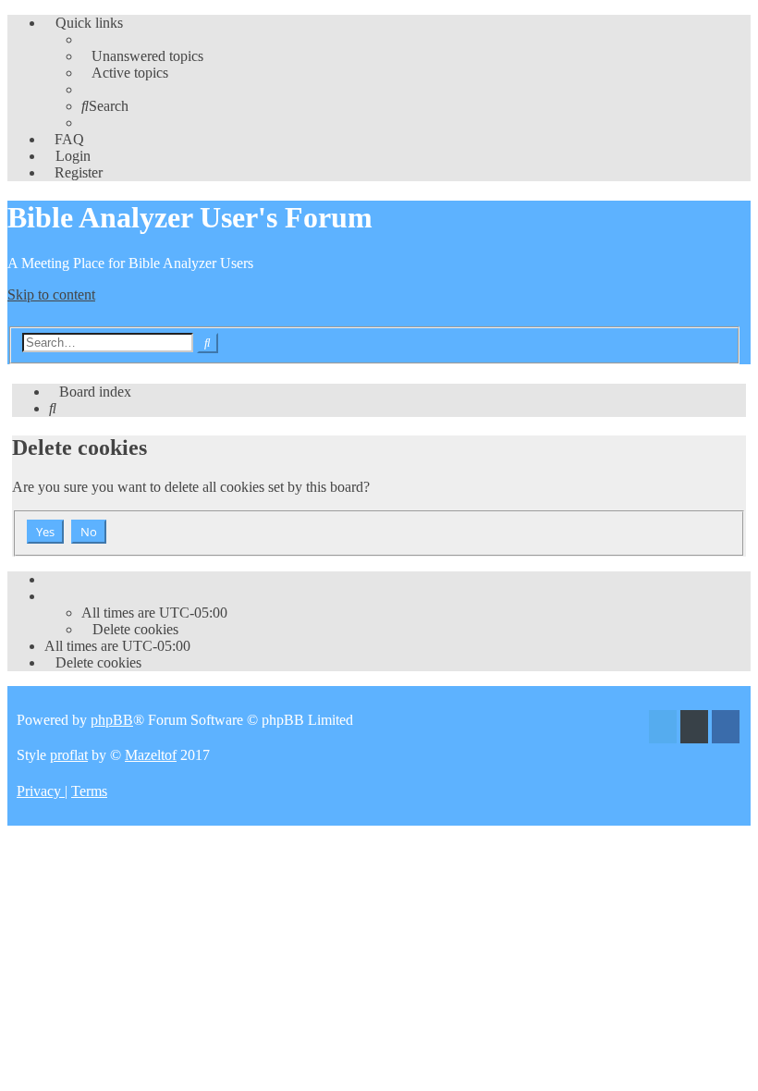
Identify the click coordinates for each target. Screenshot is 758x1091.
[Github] (694, 729)
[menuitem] (142, 56)
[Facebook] (726, 729)
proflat (69, 755)
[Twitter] (663, 729)
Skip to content (51, 294)
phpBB (112, 720)
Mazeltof (151, 755)
